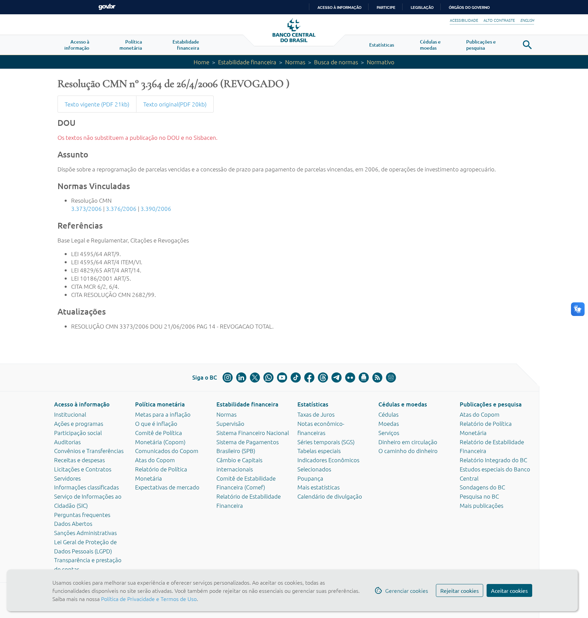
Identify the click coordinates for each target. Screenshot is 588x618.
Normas (295, 62)
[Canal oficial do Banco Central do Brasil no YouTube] (282, 377)
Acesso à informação (82, 404)
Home (201, 62)
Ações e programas (78, 423)
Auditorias (67, 442)
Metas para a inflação (163, 414)
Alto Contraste (499, 20)
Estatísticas (312, 404)
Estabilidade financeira (247, 62)
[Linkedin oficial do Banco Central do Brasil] (241, 377)
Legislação (422, 7)
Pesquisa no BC (479, 496)
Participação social (78, 432)
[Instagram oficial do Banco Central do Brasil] (228, 377)
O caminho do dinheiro (408, 450)
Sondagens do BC (482, 487)
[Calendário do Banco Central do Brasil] (391, 377)
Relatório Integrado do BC (493, 460)
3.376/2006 (121, 208)
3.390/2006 (156, 208)
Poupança (310, 478)
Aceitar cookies (509, 590)
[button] (77, 45)
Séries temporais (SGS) (326, 442)
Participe (386, 7)
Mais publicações (481, 505)
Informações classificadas (86, 487)
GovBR (106, 7)
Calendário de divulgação (329, 496)
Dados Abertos (73, 523)
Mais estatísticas (318, 487)
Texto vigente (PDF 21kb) (97, 104)
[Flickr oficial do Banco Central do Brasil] (350, 377)
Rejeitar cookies (459, 590)
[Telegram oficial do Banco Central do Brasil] (336, 377)
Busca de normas (336, 62)
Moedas (388, 423)
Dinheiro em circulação (407, 442)
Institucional (70, 414)
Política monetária (160, 404)
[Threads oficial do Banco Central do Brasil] (323, 377)
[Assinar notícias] (364, 377)
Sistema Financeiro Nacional (252, 432)
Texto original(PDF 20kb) (175, 104)
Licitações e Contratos (82, 469)
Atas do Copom (155, 460)
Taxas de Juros (315, 414)
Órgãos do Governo (469, 7)
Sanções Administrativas (85, 532)
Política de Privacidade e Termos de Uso (148, 598)
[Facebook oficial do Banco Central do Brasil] (309, 377)
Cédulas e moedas (402, 404)
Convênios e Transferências (89, 450)
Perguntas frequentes (82, 514)
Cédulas (388, 414)
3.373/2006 (86, 208)
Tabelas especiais (319, 450)
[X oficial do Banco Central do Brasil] (255, 377)
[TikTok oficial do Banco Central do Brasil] (296, 377)
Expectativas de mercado (167, 487)
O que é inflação (156, 423)
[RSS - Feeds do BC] (377, 377)
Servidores (67, 478)
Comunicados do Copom (166, 450)
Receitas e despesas (79, 460)
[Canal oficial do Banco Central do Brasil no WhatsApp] (268, 377)
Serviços (388, 432)
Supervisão (230, 423)
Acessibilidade (464, 20)
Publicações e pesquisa (491, 404)
